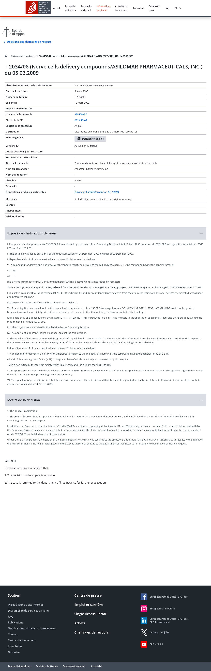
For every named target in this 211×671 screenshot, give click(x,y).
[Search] (167, 8)
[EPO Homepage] (38, 8)
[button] (105, 233)
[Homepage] (6, 56)
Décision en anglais (93, 138)
